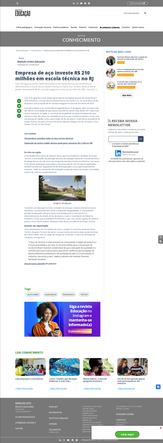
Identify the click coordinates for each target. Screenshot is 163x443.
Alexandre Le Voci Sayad (92, 406)
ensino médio (32, 294)
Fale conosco (121, 422)
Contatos (126, 27)
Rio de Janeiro (68, 294)
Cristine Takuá (88, 409)
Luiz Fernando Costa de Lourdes (129, 406)
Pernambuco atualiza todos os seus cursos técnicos (48, 138)
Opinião (53, 424)
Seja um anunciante (23, 411)
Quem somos (138, 27)
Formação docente (42, 27)
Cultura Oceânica (89, 411)
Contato (121, 420)
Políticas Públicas (58, 418)
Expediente (120, 425)
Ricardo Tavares (122, 409)
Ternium (84, 294)
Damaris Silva (87, 413)
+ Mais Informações (24, 388)
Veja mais (126, 95)
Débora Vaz (87, 420)
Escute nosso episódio (34, 263)
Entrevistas (55, 412)
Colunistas (93, 27)
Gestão (74, 27)
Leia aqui (127, 434)
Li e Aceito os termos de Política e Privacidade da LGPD (125, 145)
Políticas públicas (61, 27)
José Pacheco (87, 431)
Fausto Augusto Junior (91, 422)
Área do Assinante (136, 3)
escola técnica (50, 294)
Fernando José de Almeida (92, 425)
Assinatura (19, 409)
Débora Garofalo (89, 418)
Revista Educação (24, 406)
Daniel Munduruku (89, 415)
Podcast (82, 27)
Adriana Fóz (53, 432)
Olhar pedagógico (24, 27)
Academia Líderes (110, 27)
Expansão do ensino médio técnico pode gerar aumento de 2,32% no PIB (58, 143)
